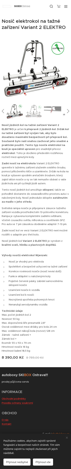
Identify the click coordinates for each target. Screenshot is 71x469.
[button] (51, 6)
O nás (5, 419)
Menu (65, 6)
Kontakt (6, 424)
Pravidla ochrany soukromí (17, 402)
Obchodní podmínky (14, 398)
